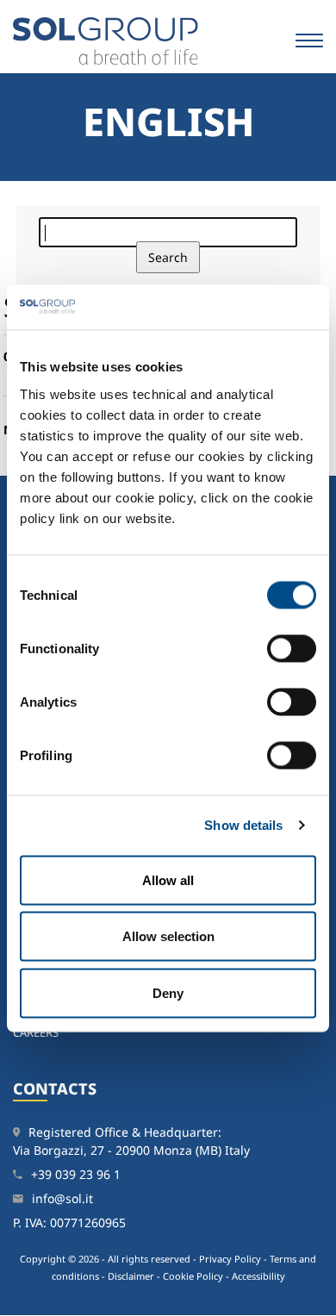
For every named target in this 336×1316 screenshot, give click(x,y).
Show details (243, 825)
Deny (168, 992)
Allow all (168, 879)
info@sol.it (62, 1198)
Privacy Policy (230, 1258)
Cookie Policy (193, 1275)
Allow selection (168, 936)
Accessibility (258, 1275)
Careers (36, 1032)
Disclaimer (131, 1275)
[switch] (291, 648)
